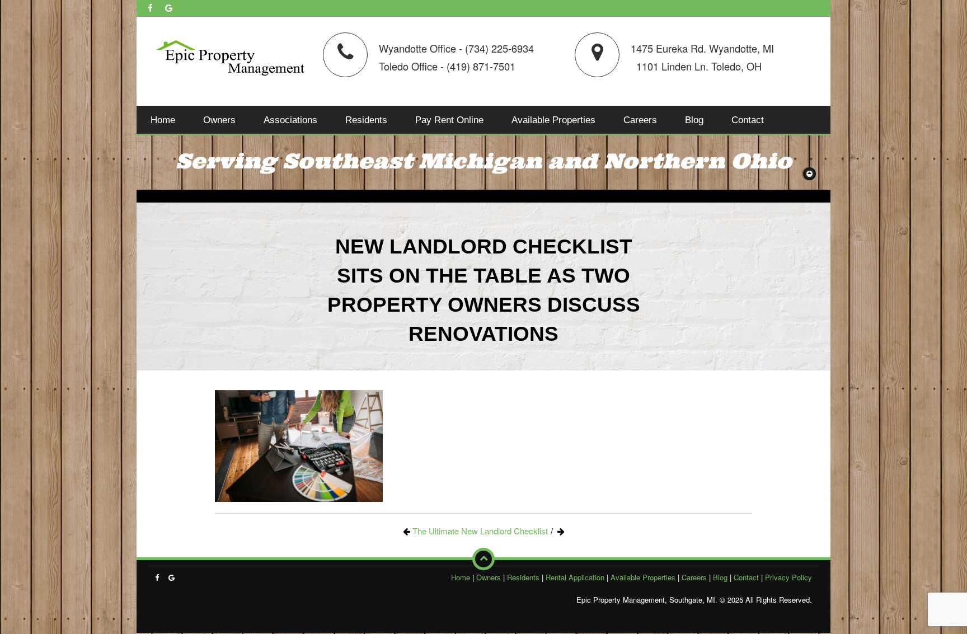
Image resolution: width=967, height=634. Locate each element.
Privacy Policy (788, 577)
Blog (694, 120)
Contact (747, 120)
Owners (219, 120)
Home (163, 120)
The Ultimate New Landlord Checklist (480, 531)
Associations (290, 120)
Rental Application (575, 577)
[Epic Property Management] (230, 55)
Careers (640, 120)
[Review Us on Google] (168, 8)
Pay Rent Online (449, 120)
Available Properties (553, 120)
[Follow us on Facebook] (150, 8)
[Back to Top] (483, 559)
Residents (366, 120)
